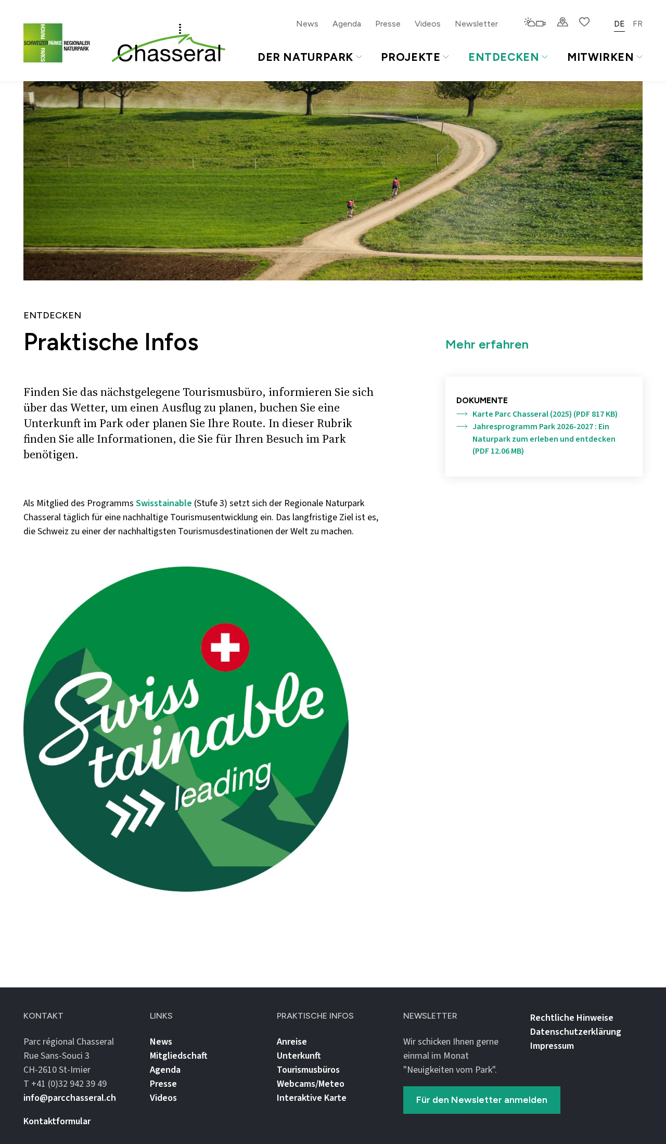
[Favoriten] (584, 22)
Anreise (292, 1041)
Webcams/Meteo (310, 1083)
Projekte (410, 57)
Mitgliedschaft (179, 1055)
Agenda (346, 24)
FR (638, 24)
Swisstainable (164, 503)
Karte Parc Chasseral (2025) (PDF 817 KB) (545, 414)
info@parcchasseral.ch (69, 1097)
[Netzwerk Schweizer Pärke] (63, 42)
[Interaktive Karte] (562, 22)
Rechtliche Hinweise (571, 1017)
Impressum (552, 1045)
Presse (388, 24)
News (307, 24)
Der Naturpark (305, 57)
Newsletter (476, 24)
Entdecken (504, 57)
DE (619, 24)
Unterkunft (299, 1055)
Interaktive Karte (312, 1097)
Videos (428, 24)
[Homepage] (168, 43)
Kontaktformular (57, 1121)
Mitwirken (600, 57)
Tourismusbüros (308, 1069)
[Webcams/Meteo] (534, 22)
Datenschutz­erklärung (575, 1031)
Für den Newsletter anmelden (481, 1100)
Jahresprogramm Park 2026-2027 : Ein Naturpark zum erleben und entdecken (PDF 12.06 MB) (544, 439)
